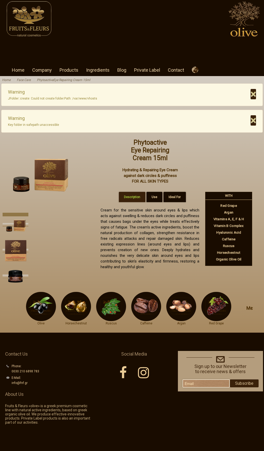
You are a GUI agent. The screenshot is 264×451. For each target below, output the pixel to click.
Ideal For (175, 197)
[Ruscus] (111, 319)
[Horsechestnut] (76, 319)
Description (132, 197)
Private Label (147, 70)
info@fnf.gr (20, 383)
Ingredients (98, 70)
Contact (176, 70)
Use (154, 197)
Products (69, 70)
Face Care (24, 80)
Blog (121, 70)
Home (18, 70)
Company (42, 70)
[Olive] (41, 319)
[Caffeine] (146, 319)
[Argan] (181, 319)
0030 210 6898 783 (25, 371)
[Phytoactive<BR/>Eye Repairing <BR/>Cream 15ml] (39, 173)
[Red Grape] (216, 319)
